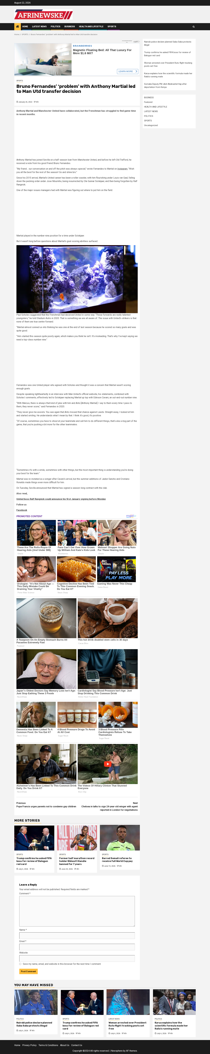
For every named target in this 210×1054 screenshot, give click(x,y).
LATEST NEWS (39, 26)
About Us (64, 1045)
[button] (77, 279)
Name (23, 930)
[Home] (17, 27)
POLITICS (55, 26)
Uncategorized (151, 125)
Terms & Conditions (48, 1045)
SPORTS (112, 26)
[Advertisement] (77, 138)
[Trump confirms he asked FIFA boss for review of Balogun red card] (34, 838)
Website (23, 952)
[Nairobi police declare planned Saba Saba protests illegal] (36, 1002)
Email (22, 941)
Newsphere (117, 1050)
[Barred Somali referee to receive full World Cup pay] (120, 838)
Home (25, 26)
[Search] (193, 27)
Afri (37, 102)
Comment (24, 893)
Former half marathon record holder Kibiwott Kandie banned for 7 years (76, 861)
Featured (148, 102)
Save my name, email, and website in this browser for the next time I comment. (62, 964)
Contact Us (76, 1045)
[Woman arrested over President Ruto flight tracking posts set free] (128, 1002)
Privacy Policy (29, 1045)
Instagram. (122, 168)
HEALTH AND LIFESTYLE (91, 26)
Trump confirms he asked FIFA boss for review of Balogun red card (34, 861)
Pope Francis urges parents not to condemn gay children (46, 805)
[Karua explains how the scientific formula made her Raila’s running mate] (174, 1002)
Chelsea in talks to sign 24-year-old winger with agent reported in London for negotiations (109, 806)
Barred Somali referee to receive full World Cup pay (117, 860)
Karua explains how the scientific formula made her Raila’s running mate (171, 1025)
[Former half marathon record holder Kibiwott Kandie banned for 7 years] (77, 838)
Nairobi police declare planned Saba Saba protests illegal (34, 1024)
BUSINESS (69, 26)
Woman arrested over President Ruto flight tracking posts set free (127, 1025)
